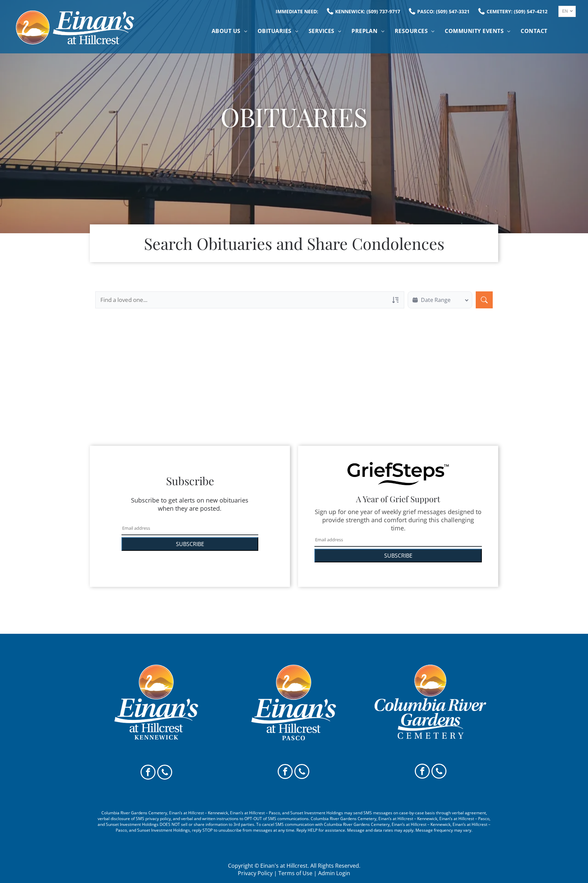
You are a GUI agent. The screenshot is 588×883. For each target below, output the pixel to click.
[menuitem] (229, 31)
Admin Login (334, 873)
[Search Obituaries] (484, 299)
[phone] (164, 773)
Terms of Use (295, 873)
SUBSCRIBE (190, 544)
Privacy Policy (255, 873)
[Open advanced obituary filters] (395, 300)
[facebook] (148, 773)
